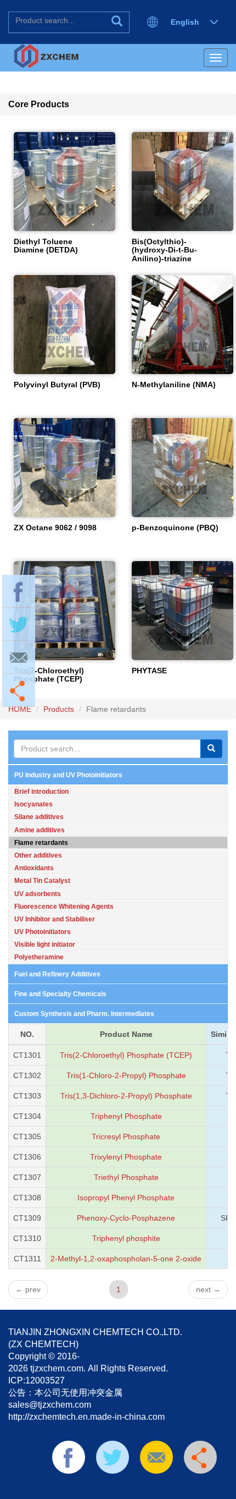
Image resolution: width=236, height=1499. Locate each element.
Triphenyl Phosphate (126, 1116)
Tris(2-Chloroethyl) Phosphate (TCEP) (49, 674)
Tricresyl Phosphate (126, 1136)
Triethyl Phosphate (126, 1177)
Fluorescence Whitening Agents (64, 906)
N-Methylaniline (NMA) (174, 384)
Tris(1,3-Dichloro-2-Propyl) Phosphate (126, 1095)
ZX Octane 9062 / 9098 (55, 527)
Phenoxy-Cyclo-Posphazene (126, 1218)
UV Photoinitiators (42, 932)
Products (58, 709)
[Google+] (164, 1487)
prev (28, 1289)
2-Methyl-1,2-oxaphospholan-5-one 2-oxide (125, 1258)
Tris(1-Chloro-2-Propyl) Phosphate (126, 1075)
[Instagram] (181, 1487)
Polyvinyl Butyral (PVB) (57, 384)
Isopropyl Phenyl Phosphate (126, 1197)
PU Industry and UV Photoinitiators (68, 775)
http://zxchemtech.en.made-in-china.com (86, 1416)
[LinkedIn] (111, 1487)
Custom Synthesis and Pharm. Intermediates (84, 1014)
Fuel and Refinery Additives (57, 974)
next (208, 1289)
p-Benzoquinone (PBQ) (175, 527)
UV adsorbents (37, 894)
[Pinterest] (129, 1487)
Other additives (38, 855)
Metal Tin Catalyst (42, 881)
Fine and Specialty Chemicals (60, 994)
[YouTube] (147, 1487)
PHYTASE (149, 670)
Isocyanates (33, 804)
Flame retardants (41, 843)
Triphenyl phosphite (126, 1238)
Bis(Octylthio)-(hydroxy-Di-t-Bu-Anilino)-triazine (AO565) (164, 254)
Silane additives (39, 817)
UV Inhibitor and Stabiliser (54, 919)
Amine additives (39, 830)
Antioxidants (34, 868)
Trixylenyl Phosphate (126, 1156)
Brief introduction (41, 791)
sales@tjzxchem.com (49, 1404)
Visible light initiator (44, 944)
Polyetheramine (39, 957)
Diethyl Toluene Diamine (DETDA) (46, 245)
